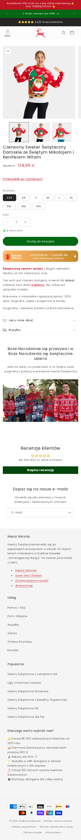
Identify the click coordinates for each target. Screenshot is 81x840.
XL (71, 198)
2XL (9, 206)
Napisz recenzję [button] (40, 470)
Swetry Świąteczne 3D (23, 708)
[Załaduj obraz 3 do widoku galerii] (62, 132)
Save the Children (28, 575)
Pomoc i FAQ (17, 608)
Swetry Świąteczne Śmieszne (28, 691)
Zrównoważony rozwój (31, 581)
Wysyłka (13, 625)
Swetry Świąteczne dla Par (26, 717)
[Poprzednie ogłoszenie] (7, 14)
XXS (9, 198)
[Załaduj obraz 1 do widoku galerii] (19, 132)
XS (24, 198)
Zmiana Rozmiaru (20, 642)
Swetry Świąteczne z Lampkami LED (32, 674)
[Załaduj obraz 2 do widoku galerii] (40, 132)
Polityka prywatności (24, 826)
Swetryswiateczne (29, 820)
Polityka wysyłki (33, 832)
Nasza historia (26, 570)
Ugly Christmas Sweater (24, 683)
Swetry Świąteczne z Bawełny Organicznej (37, 700)
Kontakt (13, 650)
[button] (7, 33)
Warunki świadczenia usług (56, 826)
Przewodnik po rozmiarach (22, 179)
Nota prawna (53, 832)
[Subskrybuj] (69, 512)
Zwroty (12, 633)
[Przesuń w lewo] (4, 133)
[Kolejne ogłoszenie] (74, 14)
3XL (23, 206)
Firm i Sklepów (17, 616)
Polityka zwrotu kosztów (58, 820)
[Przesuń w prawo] (77, 133)
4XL (38, 206)
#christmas (24, 586)
